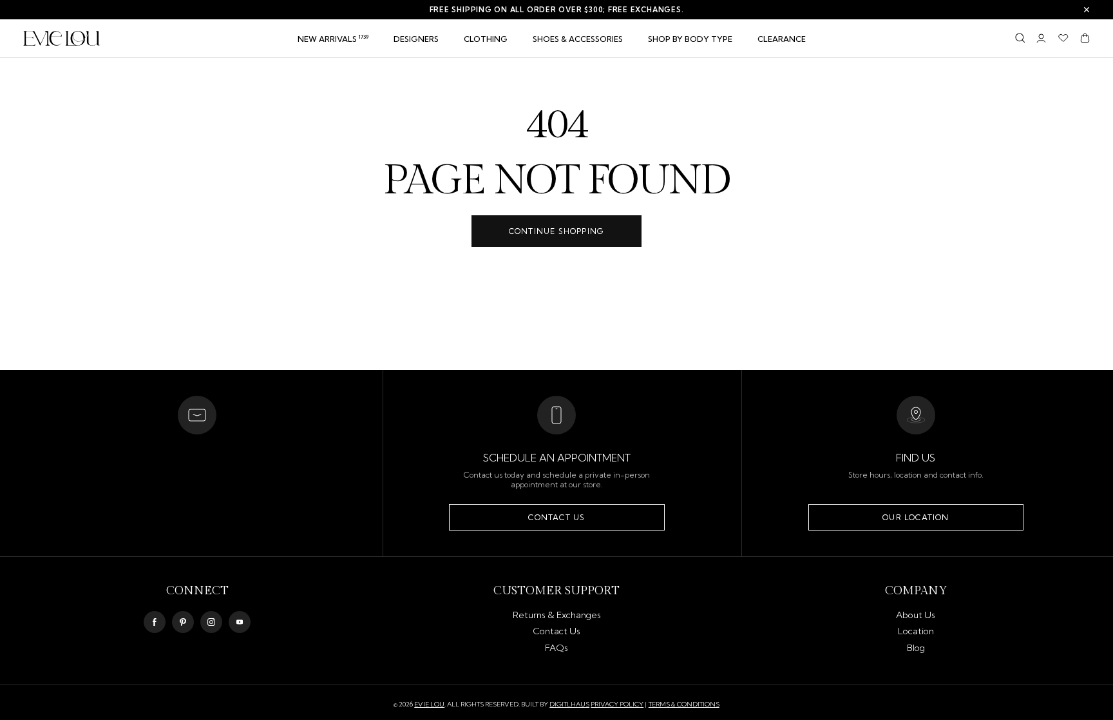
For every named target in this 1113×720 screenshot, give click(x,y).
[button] (486, 39)
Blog (916, 648)
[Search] (1020, 38)
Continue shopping (556, 231)
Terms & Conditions (684, 704)
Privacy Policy (617, 704)
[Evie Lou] (61, 38)
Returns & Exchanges (557, 615)
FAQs (556, 648)
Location (916, 631)
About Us (915, 615)
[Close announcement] (1086, 9)
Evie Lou (429, 704)
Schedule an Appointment (557, 457)
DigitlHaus (569, 704)
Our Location (915, 517)
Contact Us (556, 517)
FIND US (915, 457)
